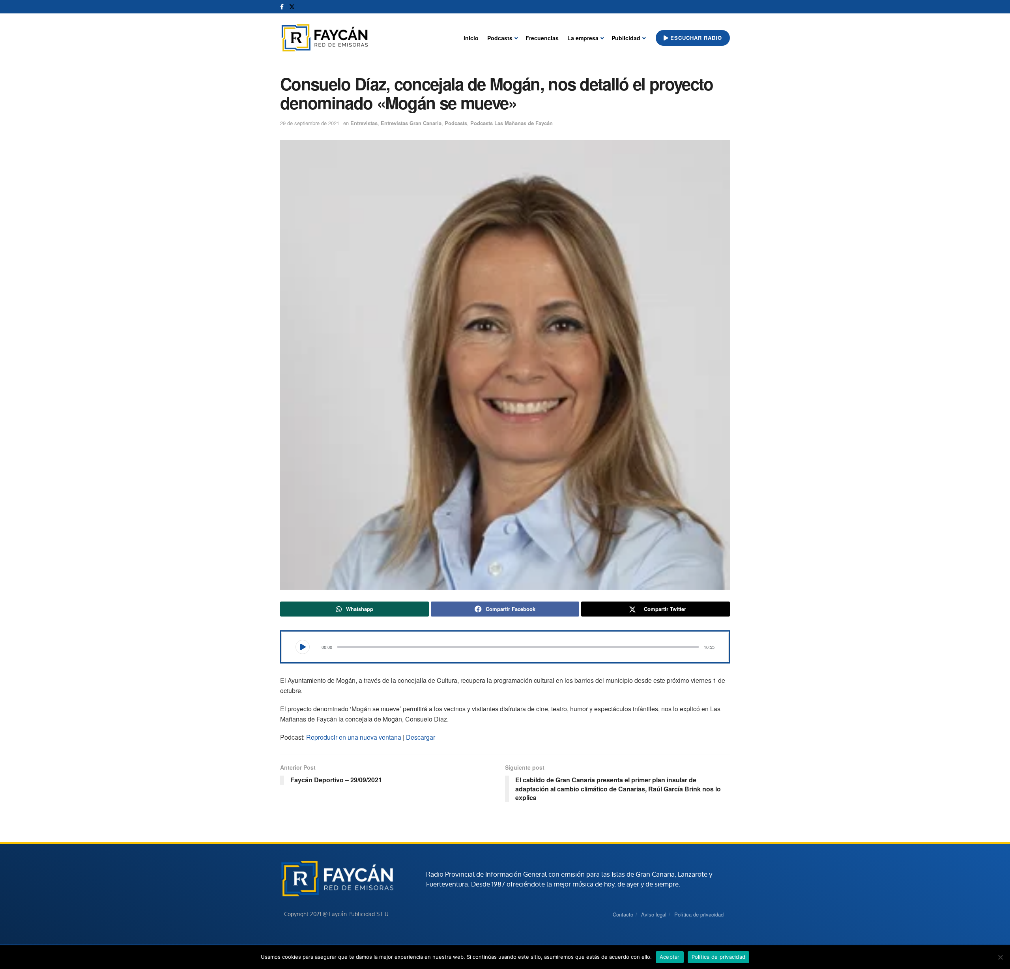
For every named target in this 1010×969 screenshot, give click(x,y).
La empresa (583, 38)
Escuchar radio (695, 37)
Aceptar (670, 957)
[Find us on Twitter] (292, 6)
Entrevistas (364, 123)
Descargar (420, 737)
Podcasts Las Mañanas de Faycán (511, 123)
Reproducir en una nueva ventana (353, 737)
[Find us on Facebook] (282, 6)
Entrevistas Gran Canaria (411, 123)
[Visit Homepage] (324, 38)
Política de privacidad (699, 914)
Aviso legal (653, 914)
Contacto (623, 914)
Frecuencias (542, 38)
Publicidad (626, 38)
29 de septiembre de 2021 (309, 123)
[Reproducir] (303, 647)
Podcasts (499, 38)
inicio (471, 38)
